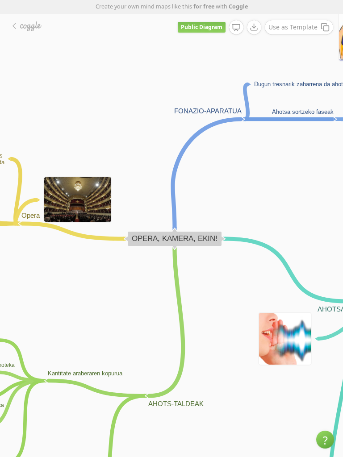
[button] (325, 440)
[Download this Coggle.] (254, 27)
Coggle (238, 6)
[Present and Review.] (236, 28)
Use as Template (293, 27)
